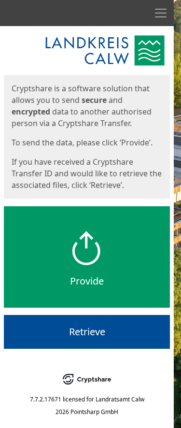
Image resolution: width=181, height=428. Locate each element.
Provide (87, 280)
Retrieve (87, 331)
